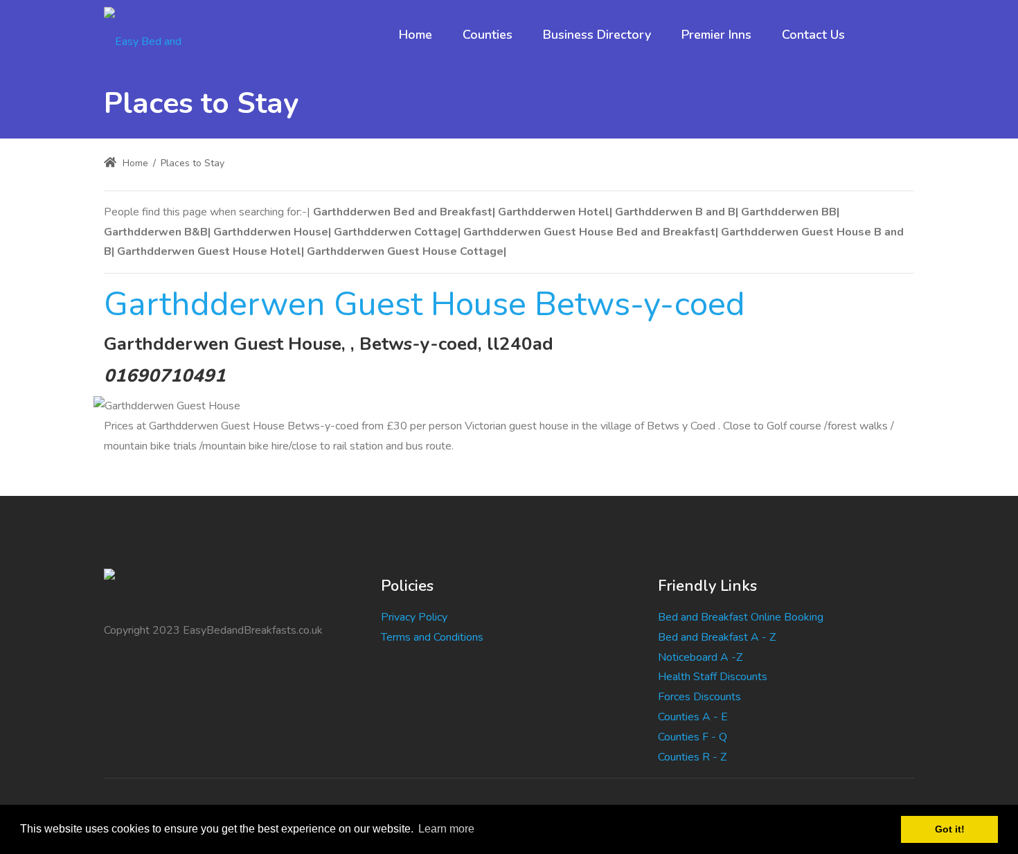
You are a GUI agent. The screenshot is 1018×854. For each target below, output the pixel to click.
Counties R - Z (692, 757)
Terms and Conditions (432, 637)
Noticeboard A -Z (700, 657)
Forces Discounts (699, 696)
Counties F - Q (692, 737)
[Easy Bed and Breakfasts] (155, 34)
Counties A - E (693, 716)
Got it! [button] (950, 829)
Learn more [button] (446, 829)
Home (134, 163)
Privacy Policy (414, 617)
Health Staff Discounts (712, 676)
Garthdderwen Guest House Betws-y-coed (424, 304)
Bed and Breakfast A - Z (717, 637)
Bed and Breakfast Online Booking (740, 617)
